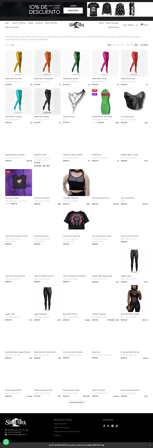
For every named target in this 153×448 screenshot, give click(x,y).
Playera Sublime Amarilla (130, 390)
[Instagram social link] (108, 426)
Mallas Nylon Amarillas (13, 79)
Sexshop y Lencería (40, 160)
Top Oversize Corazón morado (16, 236)
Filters (145, 45)
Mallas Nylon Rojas (128, 79)
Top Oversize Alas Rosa (71, 236)
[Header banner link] (76, 10)
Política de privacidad (61, 428)
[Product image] (105, 101)
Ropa (7, 82)
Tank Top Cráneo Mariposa (15, 276)
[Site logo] (76, 25)
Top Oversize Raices (41, 236)
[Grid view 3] (128, 45)
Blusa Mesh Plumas (70, 314)
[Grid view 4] (132, 45)
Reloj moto (96, 352)
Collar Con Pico (69, 117)
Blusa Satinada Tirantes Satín (44, 352)
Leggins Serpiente (40, 314)
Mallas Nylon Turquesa (13, 117)
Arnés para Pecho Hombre (72, 352)
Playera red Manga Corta (43, 390)
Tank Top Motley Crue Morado (74, 276)
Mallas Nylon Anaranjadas (43, 79)
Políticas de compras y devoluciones (67, 431)
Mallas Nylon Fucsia (99, 79)
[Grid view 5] (136, 45)
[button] (6, 442)
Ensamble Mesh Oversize (130, 352)
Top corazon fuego (12, 198)
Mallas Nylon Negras (41, 117)
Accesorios (78, 355)
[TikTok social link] (117, 426)
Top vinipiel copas (127, 117)
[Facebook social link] (104, 426)
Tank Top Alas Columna (129, 236)
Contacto (57, 435)
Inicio (7, 45)
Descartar (150, 445)
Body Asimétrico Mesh (71, 390)
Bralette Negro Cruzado (129, 155)
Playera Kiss (96, 155)
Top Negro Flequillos (70, 198)
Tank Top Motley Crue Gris (44, 276)
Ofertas (24, 201)
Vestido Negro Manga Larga (102, 276)
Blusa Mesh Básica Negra (130, 314)
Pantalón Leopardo (99, 314)
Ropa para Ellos (73, 158)
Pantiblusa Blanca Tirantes (15, 155)
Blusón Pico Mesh (98, 390)
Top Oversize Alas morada (101, 236)
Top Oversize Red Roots (100, 198)
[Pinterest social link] (112, 426)
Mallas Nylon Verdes (70, 79)
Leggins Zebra (126, 276)
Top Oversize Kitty (127, 198)
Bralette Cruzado (40, 155)
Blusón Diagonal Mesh (13, 390)
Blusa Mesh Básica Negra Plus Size (17, 352)
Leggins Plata (10, 314)
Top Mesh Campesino (42, 198)
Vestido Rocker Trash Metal (102, 117)
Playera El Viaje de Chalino (73, 155)
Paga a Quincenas (60, 424)
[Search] (137, 25)
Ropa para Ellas (15, 82)
